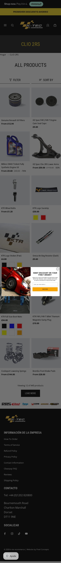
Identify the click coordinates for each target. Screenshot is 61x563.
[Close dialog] (57, 269)
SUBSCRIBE (45, 289)
